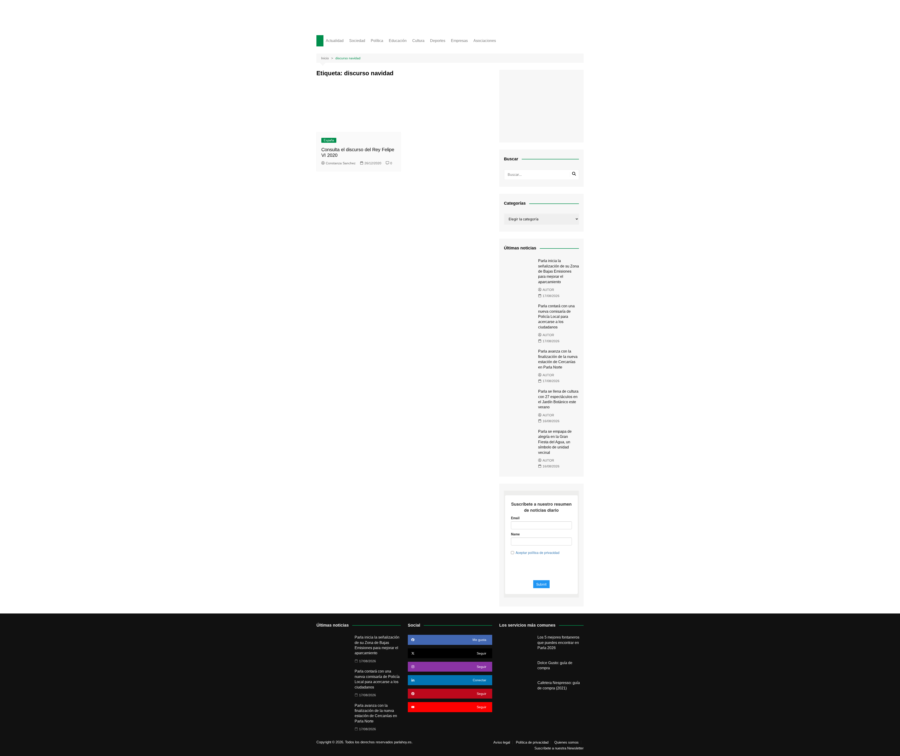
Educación (398, 41)
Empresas (459, 41)
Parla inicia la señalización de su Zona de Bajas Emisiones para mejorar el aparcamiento (558, 271)
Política (377, 41)
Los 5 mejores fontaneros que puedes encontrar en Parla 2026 (558, 642)
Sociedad (357, 41)
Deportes (437, 41)
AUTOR (548, 290)
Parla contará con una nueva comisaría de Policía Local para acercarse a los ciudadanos (556, 316)
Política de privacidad (532, 742)
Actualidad (335, 41)
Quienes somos (566, 742)
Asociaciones (484, 41)
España (329, 140)
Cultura (418, 41)
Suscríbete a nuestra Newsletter (559, 748)
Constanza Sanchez (341, 163)
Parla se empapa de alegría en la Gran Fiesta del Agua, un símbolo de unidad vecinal (555, 442)
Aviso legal (501, 742)
